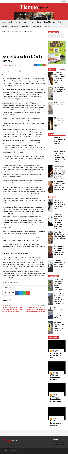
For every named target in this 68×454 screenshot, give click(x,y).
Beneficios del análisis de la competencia (59, 104)
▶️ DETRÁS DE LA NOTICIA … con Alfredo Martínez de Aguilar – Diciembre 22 (56, 422)
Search (64, 1)
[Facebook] (50, 1)
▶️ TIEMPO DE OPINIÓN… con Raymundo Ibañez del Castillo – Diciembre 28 (56, 399)
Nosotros (46, 26)
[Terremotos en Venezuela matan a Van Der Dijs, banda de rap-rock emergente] (50, 266)
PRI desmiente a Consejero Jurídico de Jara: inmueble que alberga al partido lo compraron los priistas (35, 310)
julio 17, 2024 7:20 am (13, 65)
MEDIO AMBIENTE (53, 276)
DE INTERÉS (52, 69)
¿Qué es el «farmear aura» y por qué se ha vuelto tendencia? (59, 90)
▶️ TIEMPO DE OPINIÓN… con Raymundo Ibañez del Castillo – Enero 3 (56, 376)
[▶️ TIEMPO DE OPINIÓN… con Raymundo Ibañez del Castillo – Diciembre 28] (57, 389)
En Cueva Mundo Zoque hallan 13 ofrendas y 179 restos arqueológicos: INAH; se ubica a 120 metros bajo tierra (59, 157)
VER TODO (62, 69)
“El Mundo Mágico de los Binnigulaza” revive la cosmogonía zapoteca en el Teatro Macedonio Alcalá (59, 186)
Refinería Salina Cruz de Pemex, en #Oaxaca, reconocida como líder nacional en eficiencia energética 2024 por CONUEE (59, 313)
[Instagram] (55, 1)
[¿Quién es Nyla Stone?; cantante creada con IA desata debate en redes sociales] (50, 205)
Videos (59, 22)
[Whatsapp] (41, 65)
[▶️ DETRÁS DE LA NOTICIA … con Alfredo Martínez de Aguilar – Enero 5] (57, 346)
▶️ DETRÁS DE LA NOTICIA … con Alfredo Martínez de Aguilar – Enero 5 (56, 354)
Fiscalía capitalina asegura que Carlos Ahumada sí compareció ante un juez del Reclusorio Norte (12, 310)
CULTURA (51, 134)
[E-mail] (44, 65)
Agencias (4, 65)
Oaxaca (3, 22)
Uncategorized (17, 288)
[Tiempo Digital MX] (34, 8)
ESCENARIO (52, 197)
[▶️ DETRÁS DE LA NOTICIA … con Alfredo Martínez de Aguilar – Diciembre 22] (57, 413)
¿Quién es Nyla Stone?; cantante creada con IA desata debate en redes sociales (59, 204)
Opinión (10, 22)
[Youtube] (58, 1)
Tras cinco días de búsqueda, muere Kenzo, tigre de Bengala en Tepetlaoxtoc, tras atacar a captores (58, 284)
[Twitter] (52, 1)
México (32, 22)
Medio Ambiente (14, 26)
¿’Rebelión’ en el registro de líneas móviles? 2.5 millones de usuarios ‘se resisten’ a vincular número (59, 78)
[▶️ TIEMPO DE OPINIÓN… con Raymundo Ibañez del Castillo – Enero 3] (57, 367)
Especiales (4, 26)
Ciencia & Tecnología (49, 22)
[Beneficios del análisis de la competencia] (50, 108)
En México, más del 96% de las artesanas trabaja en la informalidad (59, 140)
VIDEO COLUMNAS (53, 338)
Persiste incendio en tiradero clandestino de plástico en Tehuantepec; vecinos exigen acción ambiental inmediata (59, 298)
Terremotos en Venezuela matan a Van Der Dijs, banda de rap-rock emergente (59, 264)
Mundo (39, 22)
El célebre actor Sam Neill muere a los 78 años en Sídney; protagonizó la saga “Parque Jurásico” (59, 250)
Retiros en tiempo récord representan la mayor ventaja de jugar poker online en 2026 (59, 122)
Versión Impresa (37, 26)
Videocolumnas (25, 26)
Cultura (25, 22)
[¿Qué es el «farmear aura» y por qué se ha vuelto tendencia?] (50, 93)
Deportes (18, 22)
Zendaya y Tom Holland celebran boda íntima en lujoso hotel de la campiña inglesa (59, 235)
